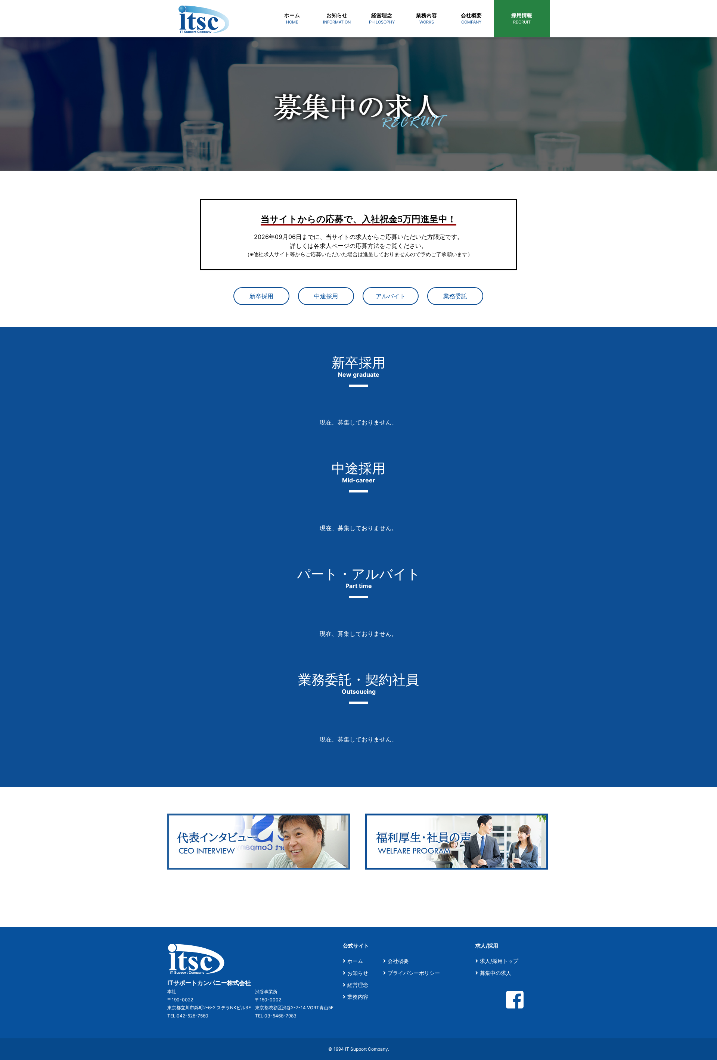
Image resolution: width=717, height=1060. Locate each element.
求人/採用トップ (499, 961)
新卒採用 (261, 296)
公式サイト (356, 945)
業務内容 (357, 997)
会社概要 (398, 961)
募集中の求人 (495, 973)
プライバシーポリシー (414, 973)
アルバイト (391, 296)
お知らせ (357, 973)
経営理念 (357, 985)
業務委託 (455, 296)
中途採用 (326, 296)
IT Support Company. (367, 1049)
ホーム (355, 961)
